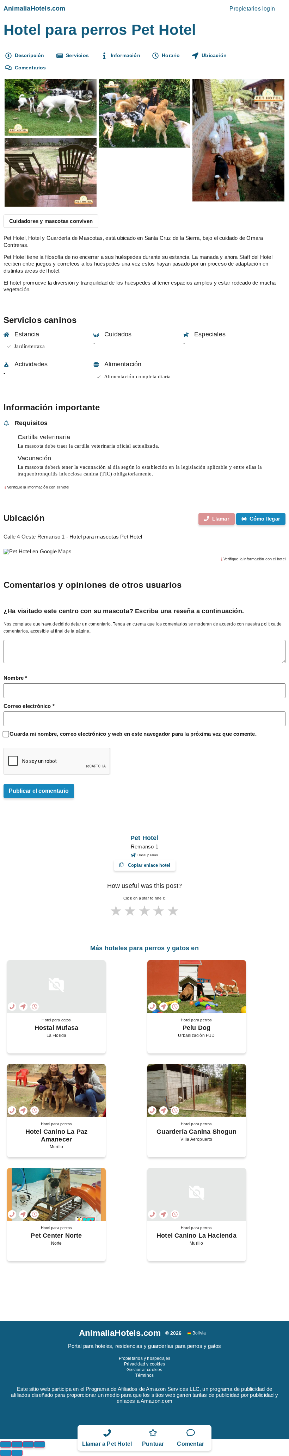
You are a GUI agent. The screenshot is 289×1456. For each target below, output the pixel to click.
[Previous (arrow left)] (5, 1453)
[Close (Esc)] (5, 1444)
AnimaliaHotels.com (35, 8)
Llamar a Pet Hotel (107, 1444)
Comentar (190, 1444)
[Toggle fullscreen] (28, 1444)
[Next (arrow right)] (17, 1453)
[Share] (17, 1444)
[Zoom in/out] (39, 1444)
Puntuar (153, 1444)
